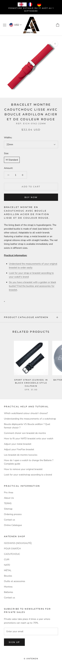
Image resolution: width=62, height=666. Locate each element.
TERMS (8, 503)
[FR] (31, 4)
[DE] (40, 4)
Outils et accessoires (14, 581)
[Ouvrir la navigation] (4, 25)
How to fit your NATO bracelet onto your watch (28, 438)
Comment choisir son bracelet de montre (25, 433)
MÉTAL (7, 570)
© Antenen (31, 658)
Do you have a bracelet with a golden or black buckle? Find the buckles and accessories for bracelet (32, 286)
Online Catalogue (13, 525)
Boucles (8, 575)
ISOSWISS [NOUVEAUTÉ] (18, 543)
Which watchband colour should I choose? (26, 413)
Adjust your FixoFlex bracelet (19, 449)
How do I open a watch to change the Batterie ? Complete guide (28, 462)
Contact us (9, 519)
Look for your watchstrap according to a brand (28, 474)
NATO (7, 564)
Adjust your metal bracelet (17, 444)
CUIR (6, 559)
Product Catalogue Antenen (26, 317)
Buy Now (31, 197)
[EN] (22, 4)
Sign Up (14, 642)
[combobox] (22, 4)
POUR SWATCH (12, 548)
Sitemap (8, 508)
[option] (31, 4)
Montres (8, 586)
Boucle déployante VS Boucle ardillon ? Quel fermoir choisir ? (27, 426)
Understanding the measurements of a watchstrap (30, 418)
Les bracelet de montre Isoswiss (20, 454)
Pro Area (8, 492)
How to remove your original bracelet (23, 469)
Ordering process (13, 514)
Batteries (8, 592)
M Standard (12, 159)
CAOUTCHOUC (12, 554)
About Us (9, 498)
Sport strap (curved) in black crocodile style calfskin (31, 383)
